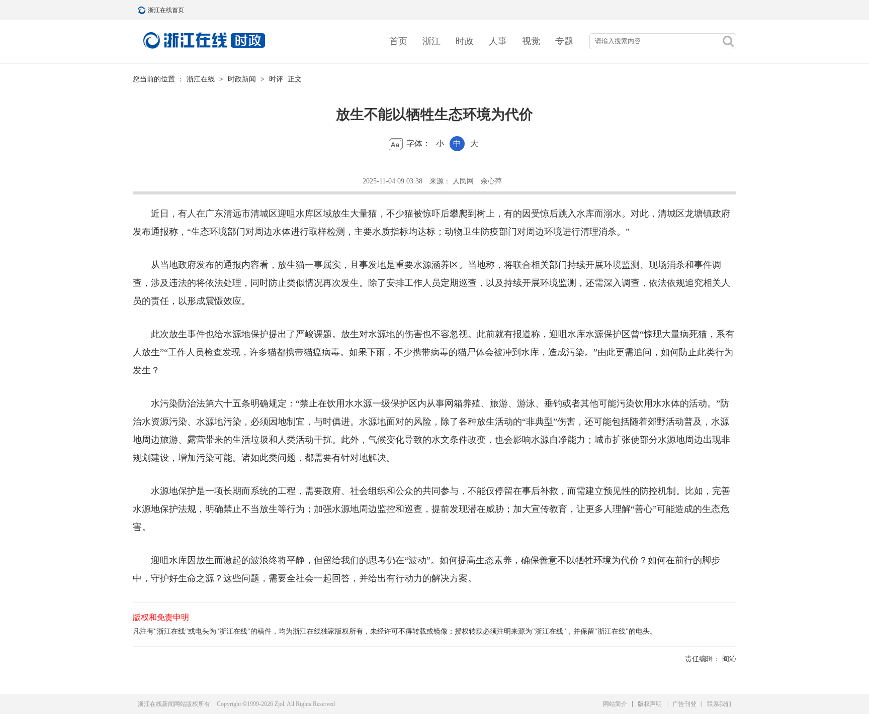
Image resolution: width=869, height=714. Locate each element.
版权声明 (650, 704)
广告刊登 (684, 704)
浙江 (431, 41)
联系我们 (719, 704)
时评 (276, 79)
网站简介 (615, 704)
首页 (398, 41)
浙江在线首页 (143, 10)
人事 (498, 41)
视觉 (531, 41)
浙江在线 (201, 79)
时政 (465, 41)
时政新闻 (242, 79)
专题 (564, 41)
